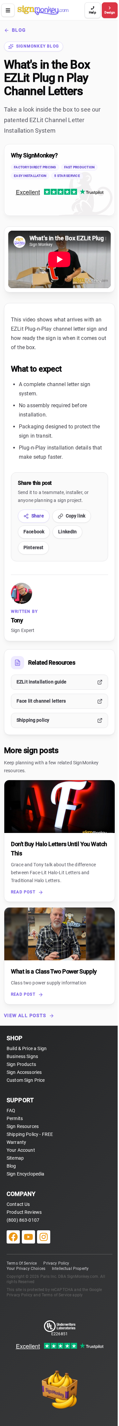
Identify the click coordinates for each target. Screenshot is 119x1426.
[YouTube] (28, 1237)
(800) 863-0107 (23, 1220)
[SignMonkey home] (50, 10)
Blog (19, 30)
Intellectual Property (70, 1268)
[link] (59, 180)
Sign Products (21, 1064)
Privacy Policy (56, 1263)
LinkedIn (67, 531)
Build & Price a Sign (27, 1048)
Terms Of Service (22, 1263)
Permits (15, 1118)
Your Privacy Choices (26, 1268)
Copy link (75, 515)
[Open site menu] (8, 10)
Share (37, 515)
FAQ (11, 1110)
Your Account (21, 1150)
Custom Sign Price (26, 1080)
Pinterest (33, 547)
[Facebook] (13, 1237)
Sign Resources (23, 1126)
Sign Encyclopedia (26, 1174)
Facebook (33, 531)
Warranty (16, 1142)
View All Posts (25, 1015)
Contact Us (18, 1204)
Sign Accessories (24, 1072)
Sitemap (15, 1158)
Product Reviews (24, 1212)
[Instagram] (43, 1237)
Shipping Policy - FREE (30, 1134)
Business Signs (22, 1056)
